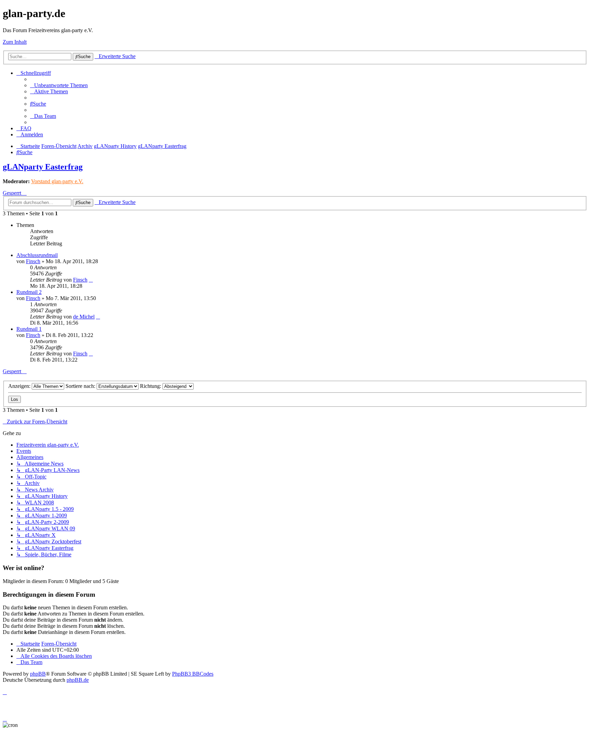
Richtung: (151, 386)
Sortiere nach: (81, 386)
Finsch (33, 261)
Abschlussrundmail (37, 255)
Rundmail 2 (29, 292)
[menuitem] (59, 85)
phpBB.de (78, 680)
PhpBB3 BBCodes (192, 674)
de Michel (84, 317)
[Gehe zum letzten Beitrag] (91, 280)
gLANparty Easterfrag (43, 166)
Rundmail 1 (29, 329)
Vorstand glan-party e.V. (57, 181)
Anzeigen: (20, 386)
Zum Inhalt (15, 42)
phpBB (38, 674)
